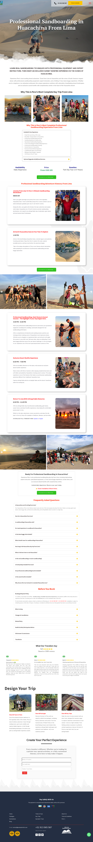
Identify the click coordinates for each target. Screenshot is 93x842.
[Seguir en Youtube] (42, 835)
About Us (64, 814)
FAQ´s (63, 819)
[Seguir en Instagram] (39, 835)
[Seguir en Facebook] (36, 835)
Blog (10, 821)
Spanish (36, 418)
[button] (90, 3)
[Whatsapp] (89, 835)
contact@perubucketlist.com (20, 827)
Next (25, 773)
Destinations (12, 819)
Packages (11, 816)
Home (10, 814)
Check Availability (75, 3)
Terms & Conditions (67, 816)
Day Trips (37, 816)
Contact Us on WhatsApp (46, 177)
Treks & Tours (39, 814)
